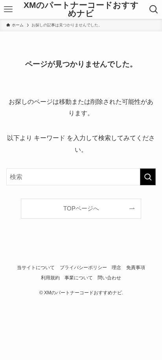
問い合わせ (109, 278)
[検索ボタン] (153, 9)
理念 (116, 267)
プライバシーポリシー (83, 267)
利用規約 (50, 278)
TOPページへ (81, 208)
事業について (78, 278)
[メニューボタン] (8, 9)
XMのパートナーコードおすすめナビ (81, 9)
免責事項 (135, 267)
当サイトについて (36, 267)
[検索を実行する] (148, 176)
